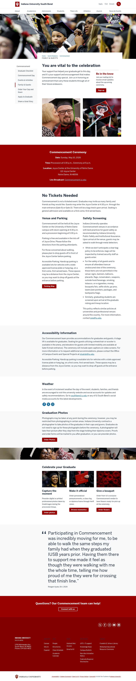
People (55, 643)
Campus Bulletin (86, 650)
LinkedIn (119, 625)
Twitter (48, 404)
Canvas (46, 643)
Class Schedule (58, 650)
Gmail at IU (70, 649)
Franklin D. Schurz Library (109, 643)
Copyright (92, 676)
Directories (56, 647)
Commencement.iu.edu (75, 180)
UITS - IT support (86, 643)
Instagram (52, 404)
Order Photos (49, 440)
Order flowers (104, 510)
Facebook (44, 404)
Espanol (47, 650)
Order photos (49, 512)
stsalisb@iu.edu (87, 354)
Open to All (75, 676)
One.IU (46, 647)
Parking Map (49, 286)
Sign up (101, 90)
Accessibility (55, 676)
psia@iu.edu (95, 318)
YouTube (114, 625)
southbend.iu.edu (79, 395)
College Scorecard (65, 676)
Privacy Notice (84, 676)
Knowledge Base (86, 647)
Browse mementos (79, 510)
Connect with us (68, 609)
